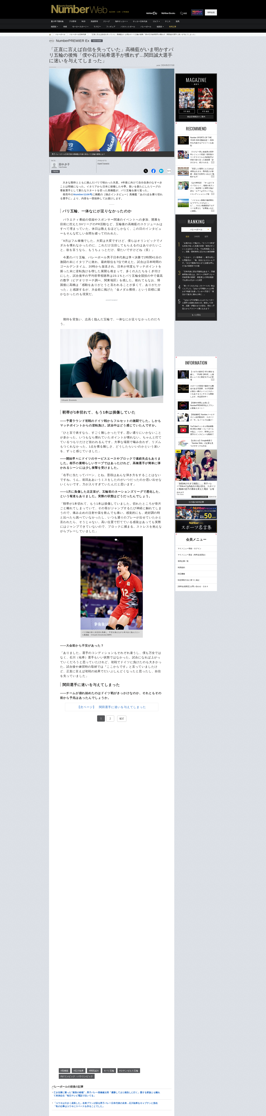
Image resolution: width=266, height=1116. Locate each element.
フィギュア (110, 27)
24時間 (197, 237)
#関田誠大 (94, 1071)
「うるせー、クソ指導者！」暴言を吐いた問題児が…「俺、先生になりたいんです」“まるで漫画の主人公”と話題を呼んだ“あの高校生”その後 (198, 261)
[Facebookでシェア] (153, 172)
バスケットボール (128, 27)
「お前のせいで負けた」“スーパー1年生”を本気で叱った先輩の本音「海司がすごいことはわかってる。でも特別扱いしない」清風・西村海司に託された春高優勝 (198, 247)
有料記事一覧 (183, 561)
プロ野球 (72, 21)
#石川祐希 (79, 1071)
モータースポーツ (79, 27)
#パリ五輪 (109, 1071)
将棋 (65, 27)
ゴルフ (155, 21)
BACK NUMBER (97, 41)
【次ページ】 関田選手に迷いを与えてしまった (111, 707)
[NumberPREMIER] (197, 12)
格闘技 (53, 27)
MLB (83, 21)
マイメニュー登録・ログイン (189, 548)
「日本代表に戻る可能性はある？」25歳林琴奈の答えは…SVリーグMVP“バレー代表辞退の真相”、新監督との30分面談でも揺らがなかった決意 (198, 275)
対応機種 (181, 574)
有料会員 (211, 12)
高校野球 (94, 21)
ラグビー (97, 27)
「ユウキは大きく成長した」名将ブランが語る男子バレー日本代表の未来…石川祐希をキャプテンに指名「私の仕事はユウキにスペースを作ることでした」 (106, 1104)
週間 (206, 237)
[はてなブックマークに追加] (161, 172)
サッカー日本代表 (140, 21)
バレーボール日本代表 (77, 34)
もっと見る (196, 315)
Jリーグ (106, 21)
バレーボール (145, 27)
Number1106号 (82, 194)
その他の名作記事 (196, 502)
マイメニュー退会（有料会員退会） (192, 555)
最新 (187, 237)
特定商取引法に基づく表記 (188, 580)
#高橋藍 (64, 1071)
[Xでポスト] (146, 172)
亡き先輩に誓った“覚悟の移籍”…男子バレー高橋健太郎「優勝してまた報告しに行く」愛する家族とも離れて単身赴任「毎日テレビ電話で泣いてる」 (107, 1094)
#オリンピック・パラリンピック (77, 1076)
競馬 (177, 21)
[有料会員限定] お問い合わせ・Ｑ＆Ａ (193, 586)
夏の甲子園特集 (57, 21)
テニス (167, 21)
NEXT (121, 718)
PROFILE (56, 171)
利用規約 (181, 567)
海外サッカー (120, 21)
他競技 (159, 27)
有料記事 (172, 27)
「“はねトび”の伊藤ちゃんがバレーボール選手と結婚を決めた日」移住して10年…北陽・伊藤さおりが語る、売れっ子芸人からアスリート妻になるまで (198, 304)
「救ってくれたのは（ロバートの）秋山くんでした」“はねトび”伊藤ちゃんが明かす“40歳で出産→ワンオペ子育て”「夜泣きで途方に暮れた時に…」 (198, 290)
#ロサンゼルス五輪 (128, 1071)
